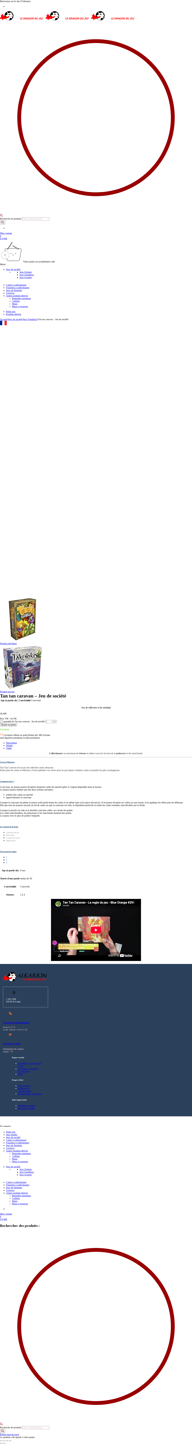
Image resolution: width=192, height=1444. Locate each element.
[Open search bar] (1, 216)
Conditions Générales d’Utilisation (28, 1070)
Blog (20, 1074)
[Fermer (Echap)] (10, 1440)
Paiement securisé (26, 1108)
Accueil (3, 319)
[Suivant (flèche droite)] (4, 1443)
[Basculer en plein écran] (4, 1440)
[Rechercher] (2, 222)
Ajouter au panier (8, 725)
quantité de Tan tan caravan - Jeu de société (24, 721)
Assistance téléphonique (16, 1022)
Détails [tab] (9, 745)
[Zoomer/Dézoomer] (1, 1440)
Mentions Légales (26, 1105)
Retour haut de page (9, 1434)
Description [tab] (11, 743)
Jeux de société (15, 319)
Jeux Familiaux (27, 275)
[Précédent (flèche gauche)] (1, 1443)
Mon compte (24, 1085)
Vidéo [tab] (9, 748)
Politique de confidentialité (24, 1089)
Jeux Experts (26, 277)
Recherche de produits (11, 218)
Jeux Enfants (26, 272)
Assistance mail (11, 1043)
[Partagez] (7, 1440)
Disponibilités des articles (30, 1094)
